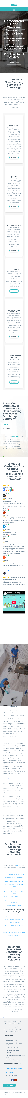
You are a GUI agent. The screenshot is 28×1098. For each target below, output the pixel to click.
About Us (5, 424)
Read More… (14, 1011)
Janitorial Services (14, 929)
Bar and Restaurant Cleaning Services (14, 919)
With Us (5, 432)
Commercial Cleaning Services (14, 917)
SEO (14, 1094)
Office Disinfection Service (14, 889)
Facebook (18, 865)
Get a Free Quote (14, 62)
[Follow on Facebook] (12, 1080)
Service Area (6, 428)
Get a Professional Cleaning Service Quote (14, 932)
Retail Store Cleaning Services (14, 922)
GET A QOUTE (10, 1085)
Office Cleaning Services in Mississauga (14, 874)
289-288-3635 (10, 1072)
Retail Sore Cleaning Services (14, 905)
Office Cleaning (14, 914)
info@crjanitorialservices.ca (14, 1068)
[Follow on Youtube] (15, 1080)
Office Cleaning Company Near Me (14, 881)
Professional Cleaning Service (14, 935)
